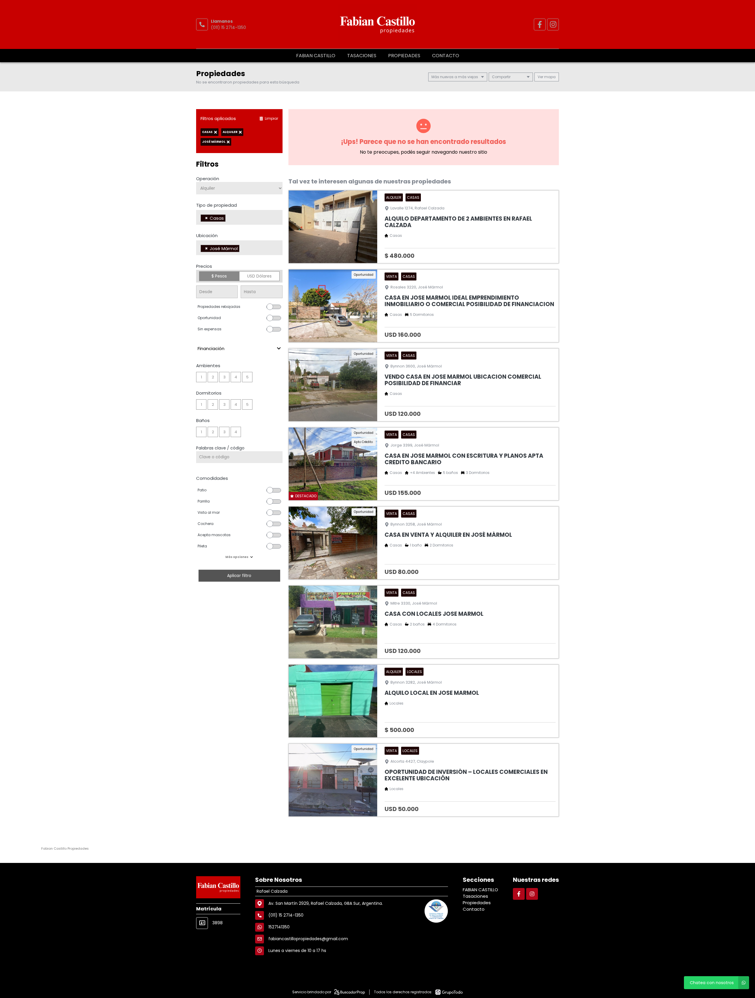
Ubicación (207, 235)
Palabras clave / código (220, 448)
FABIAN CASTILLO (315, 55)
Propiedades (404, 55)
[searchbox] (228, 218)
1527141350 (279, 927)
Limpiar (271, 118)
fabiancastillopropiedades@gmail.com (308, 939)
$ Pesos (219, 276)
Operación (207, 178)
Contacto (445, 55)
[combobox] (239, 217)
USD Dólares (259, 276)
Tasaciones (361, 55)
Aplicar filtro (239, 575)
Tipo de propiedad (216, 205)
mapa (549, 76)
